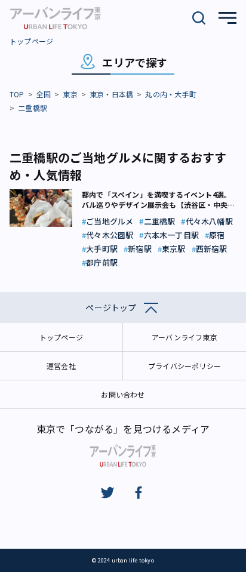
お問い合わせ (122, 394)
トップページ (31, 41)
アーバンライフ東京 (184, 337)
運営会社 (61, 366)
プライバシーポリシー (184, 366)
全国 (43, 94)
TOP (17, 94)
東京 (70, 94)
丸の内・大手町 (170, 94)
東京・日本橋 (111, 94)
